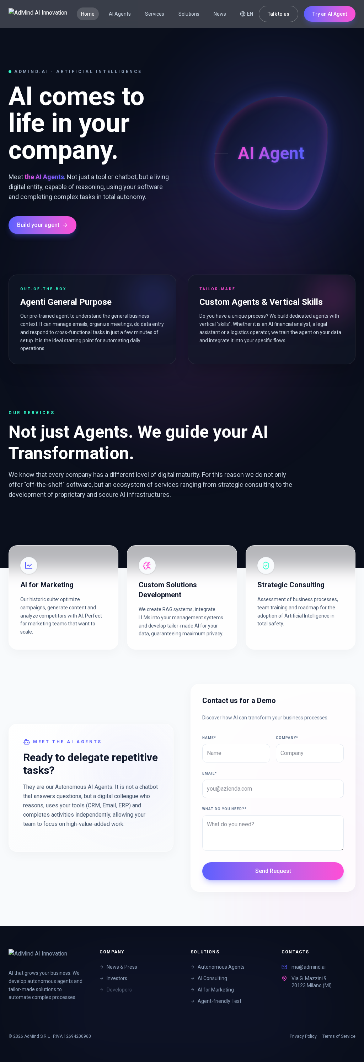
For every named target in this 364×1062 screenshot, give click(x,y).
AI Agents (120, 14)
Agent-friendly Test (219, 1001)
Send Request (273, 871)
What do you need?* (224, 809)
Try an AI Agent (329, 14)
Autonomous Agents (221, 967)
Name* (209, 738)
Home (88, 14)
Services (154, 14)
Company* (287, 738)
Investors (117, 978)
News (220, 14)
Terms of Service (338, 1036)
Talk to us (278, 14)
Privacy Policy (303, 1036)
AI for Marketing (216, 990)
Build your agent (38, 225)
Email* (209, 773)
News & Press (122, 967)
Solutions (188, 14)
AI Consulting (212, 978)
